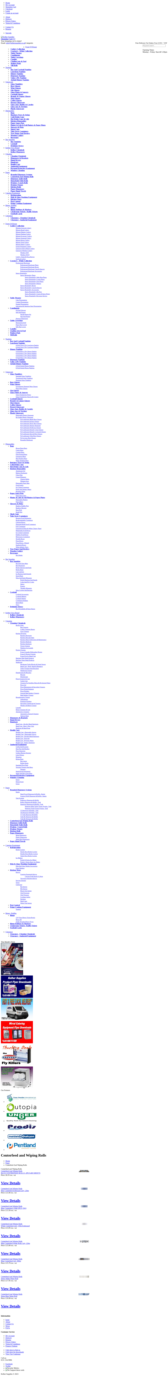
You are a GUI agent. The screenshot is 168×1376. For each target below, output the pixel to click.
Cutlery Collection (18, 49)
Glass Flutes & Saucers (19, 92)
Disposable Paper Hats (22, 483)
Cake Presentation (21, 300)
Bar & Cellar (20, 625)
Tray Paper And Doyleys (20, 133)
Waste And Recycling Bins (24, 773)
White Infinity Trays (22, 547)
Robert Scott (20, 782)
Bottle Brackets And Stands (28, 580)
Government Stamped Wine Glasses (27, 386)
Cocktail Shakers (21, 596)
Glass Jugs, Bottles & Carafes (22, 105)
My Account (10, 5)
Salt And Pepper (21, 312)
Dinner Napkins (17, 74)
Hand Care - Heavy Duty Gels (25, 726)
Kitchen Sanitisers (26, 644)
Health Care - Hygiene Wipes (25, 740)
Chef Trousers (24, 895)
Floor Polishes (24, 691)
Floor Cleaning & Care (23, 679)
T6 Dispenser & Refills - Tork (29, 812)
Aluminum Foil (20, 471)
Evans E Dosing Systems (28, 654)
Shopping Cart (10, 7)
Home (7, 3)
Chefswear (19, 885)
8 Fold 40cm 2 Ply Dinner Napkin (26, 353)
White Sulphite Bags (22, 460)
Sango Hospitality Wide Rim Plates (36, 277)
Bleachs (22, 675)
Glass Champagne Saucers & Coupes (27, 397)
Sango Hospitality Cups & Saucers (31, 288)
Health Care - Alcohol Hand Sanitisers (27, 736)
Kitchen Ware (16, 199)
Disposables (9, 111)
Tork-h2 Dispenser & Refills (29, 819)
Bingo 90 (19, 919)
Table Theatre (16, 53)
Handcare (14, 162)
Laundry (18, 707)
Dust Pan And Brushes (22, 749)
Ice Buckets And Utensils (23, 574)
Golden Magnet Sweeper (23, 753)
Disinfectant (24, 677)
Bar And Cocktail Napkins (21, 70)
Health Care (15, 164)
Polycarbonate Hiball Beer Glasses (31, 419)
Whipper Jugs (24, 481)
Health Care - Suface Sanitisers (25, 742)
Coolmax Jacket (25, 897)
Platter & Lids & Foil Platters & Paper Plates (28, 125)
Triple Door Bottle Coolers (28, 856)
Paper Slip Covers (21, 325)
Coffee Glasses (16, 100)
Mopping (19, 757)
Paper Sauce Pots (17, 123)
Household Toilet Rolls (19, 181)
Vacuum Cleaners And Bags (24, 767)
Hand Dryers (16, 160)
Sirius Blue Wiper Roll (9, 1296)
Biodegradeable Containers (24, 520)
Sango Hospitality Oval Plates (34, 281)
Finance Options (11, 1346)
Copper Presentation (22, 302)
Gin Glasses (15, 90)
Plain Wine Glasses (21, 388)
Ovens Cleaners (25, 646)
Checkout (8, 9)
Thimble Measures (26, 588)
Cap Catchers (20, 572)
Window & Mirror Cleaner (28, 705)
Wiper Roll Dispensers (22, 839)
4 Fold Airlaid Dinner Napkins (25, 366)
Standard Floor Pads (22, 765)
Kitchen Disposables (18, 121)
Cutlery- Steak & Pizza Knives (25, 257)
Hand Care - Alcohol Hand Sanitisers (27, 724)
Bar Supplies (10, 140)
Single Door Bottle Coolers (28, 852)
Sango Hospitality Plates (28, 275)
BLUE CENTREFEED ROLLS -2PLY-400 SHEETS (20, 1173)
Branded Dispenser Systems (21, 175)
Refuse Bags (19, 759)
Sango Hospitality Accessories (29, 290)
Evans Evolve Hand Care (28, 656)
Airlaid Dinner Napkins (20, 80)
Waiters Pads (16, 63)
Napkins (8, 68)
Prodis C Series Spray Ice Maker (30, 862)
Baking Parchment (21, 473)
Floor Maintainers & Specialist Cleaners (32, 687)
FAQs (7, 1328)
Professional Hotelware (23, 263)
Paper (7, 172)
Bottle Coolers (20, 850)
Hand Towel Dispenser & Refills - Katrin (32, 794)
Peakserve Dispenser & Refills (29, 800)
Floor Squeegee (20, 751)
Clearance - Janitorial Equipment (24, 220)
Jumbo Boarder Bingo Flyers (24, 922)
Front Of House (31, 47)
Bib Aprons (23, 889)
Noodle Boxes (20, 539)
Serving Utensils (21, 880)
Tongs (18, 882)
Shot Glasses (15, 98)
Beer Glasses (15, 86)
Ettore (18, 780)
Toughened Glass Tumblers (24, 378)
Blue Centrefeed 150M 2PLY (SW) (13, 1208)
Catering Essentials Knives (28, 874)
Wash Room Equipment (23, 771)
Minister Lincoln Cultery (23, 228)
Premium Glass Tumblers (23, 380)
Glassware (9, 82)
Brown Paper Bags (21, 448)
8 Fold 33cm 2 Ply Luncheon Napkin (27, 347)
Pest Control (15, 201)
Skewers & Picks (17, 127)
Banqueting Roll (21, 323)
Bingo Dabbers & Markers (21, 210)
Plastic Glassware (17, 109)
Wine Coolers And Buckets (24, 590)
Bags (12, 113)
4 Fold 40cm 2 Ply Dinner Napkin (26, 351)
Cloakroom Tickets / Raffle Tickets (24, 212)
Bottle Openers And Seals (23, 567)
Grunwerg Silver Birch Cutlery (25, 248)
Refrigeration (16, 195)
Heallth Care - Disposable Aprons (26, 732)
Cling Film (19, 475)
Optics (22, 584)
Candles (14, 59)
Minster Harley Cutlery (23, 244)
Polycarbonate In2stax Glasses (29, 421)
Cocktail (14, 144)
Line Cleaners (24, 631)
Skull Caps (23, 901)
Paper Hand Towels (18, 191)
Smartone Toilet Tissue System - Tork (36, 808)
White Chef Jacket (26, 903)
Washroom (19, 662)
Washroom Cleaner (26, 670)
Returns (8, 29)
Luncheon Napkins (18, 72)
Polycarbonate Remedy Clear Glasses (31, 430)
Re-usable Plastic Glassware (24, 417)
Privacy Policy (10, 21)
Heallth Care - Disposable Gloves (26, 734)
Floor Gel (23, 685)
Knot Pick (19, 510)
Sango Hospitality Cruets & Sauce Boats (37, 294)
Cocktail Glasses (17, 94)
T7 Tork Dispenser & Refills (29, 815)
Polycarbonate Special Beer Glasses (31, 434)
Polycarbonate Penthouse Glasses (30, 428)
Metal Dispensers (21, 835)
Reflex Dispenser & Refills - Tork (30, 802)
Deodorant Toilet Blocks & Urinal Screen (33, 664)
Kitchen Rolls (16, 187)
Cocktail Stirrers (21, 598)
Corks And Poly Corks (27, 582)
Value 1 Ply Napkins (18, 78)
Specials (8, 33)
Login (7, 11)
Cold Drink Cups (17, 117)
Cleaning (8, 154)
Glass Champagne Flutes (23, 395)
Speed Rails (19, 576)
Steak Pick (19, 512)
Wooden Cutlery (17, 135)
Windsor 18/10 (24, 255)
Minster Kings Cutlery (23, 240)
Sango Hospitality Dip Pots (33, 292)
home (7, 1320)
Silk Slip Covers (21, 327)
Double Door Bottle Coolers (29, 854)
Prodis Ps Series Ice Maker (28, 860)
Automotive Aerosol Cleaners (29, 714)
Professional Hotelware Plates (29, 265)
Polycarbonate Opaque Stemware (30, 425)
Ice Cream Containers (22, 487)
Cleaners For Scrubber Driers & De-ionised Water (35, 683)
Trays (17, 605)
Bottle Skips (19, 570)
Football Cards (16, 214)
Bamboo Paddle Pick (22, 506)
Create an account (11, 13)
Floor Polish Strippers (27, 689)
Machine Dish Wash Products (25, 658)
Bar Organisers (20, 565)
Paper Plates (19, 502)
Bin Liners (23, 761)
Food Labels (19, 485)
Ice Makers (19, 858)
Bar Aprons (23, 887)
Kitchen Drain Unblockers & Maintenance (33, 640)
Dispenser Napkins (18, 76)
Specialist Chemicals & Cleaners (30, 703)
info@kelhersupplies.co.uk (15, 43)
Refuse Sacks (24, 763)
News (7, 1326)
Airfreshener (24, 699)
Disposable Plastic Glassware (25, 415)
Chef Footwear (24, 893)
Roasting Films (20, 491)
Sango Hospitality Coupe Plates (35, 279)
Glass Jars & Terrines (19, 107)
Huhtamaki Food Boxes (23, 530)
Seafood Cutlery (21, 259)
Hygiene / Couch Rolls (19, 183)
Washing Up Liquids (26, 648)
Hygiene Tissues (17, 185)
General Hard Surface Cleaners (29, 693)
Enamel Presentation (22, 304)
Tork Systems (20, 798)
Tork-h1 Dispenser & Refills (29, 817)
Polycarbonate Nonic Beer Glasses (30, 423)
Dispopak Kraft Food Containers (26, 524)
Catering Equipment (12, 193)
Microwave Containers (23, 537)
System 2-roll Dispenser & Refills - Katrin (33, 796)
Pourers (22, 586)
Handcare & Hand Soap (23, 728)
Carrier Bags (19, 450)
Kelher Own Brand (12, 148)
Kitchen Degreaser (26, 635)
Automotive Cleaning (22, 712)
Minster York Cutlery (22, 242)
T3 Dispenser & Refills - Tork (29, 810)
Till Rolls (14, 65)
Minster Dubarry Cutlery (23, 232)
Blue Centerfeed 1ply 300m (11, 1261)
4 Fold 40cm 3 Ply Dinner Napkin (26, 355)
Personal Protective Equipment (23, 168)
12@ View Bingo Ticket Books (25, 917)
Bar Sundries (16, 142)
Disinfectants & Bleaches (23, 672)
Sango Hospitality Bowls (28, 285)
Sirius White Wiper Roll (9, 1279)
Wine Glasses (16, 88)
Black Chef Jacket (26, 891)
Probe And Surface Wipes (23, 489)
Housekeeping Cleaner (23, 697)
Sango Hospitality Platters (33, 283)
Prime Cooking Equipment (21, 203)
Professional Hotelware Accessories (31, 271)
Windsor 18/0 (24, 253)
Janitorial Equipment (19, 166)
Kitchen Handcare (25, 642)
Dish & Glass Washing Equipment (24, 197)
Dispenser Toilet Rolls (19, 179)
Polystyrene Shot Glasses (28, 438)
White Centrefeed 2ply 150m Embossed (15, 1226)
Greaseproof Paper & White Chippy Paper (28, 528)
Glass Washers (20, 868)
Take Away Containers (19, 131)
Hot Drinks (19, 555)
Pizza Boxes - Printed (22, 543)
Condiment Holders (22, 600)
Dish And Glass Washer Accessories (26, 866)
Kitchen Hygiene (21, 633)
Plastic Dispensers (21, 837)
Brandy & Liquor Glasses (21, 96)
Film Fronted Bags (21, 454)
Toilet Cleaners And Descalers (29, 668)
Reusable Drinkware (26, 440)
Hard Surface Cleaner (26, 695)
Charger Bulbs (24, 479)
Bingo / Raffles (10, 205)
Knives (18, 872)
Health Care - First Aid (22, 738)
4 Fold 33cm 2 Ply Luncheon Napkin (27, 345)
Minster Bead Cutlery (22, 230)
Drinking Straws (17, 146)
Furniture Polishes (26, 701)
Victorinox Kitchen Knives (28, 878)
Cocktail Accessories (22, 594)
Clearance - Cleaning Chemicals (23, 218)
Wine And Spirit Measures (24, 578)
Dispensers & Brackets (19, 158)
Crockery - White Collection (21, 51)
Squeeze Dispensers (22, 318)
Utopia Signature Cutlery (23, 246)
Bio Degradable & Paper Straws (25, 609)
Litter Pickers (20, 755)
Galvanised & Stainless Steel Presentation (28, 306)
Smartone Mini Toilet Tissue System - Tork (38, 806)
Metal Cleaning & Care (23, 710)
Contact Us (9, 27)
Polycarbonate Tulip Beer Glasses (30, 436)
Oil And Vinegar (21, 310)
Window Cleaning (18, 170)
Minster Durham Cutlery (23, 234)
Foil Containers (20, 526)
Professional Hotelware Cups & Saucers (32, 269)
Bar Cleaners (24, 627)
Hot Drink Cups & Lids (20, 119)
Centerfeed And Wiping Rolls (22, 177)
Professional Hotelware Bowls (29, 267)
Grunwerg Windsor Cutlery (24, 250)
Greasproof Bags (21, 456)
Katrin (18, 792)
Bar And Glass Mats (22, 563)
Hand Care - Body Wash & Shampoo (31, 666)
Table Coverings (17, 57)
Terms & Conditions (12, 23)
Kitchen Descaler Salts (27, 637)
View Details (10, 1183)
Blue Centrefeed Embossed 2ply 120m (15, 1191)
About (7, 17)
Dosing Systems (21, 650)
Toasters (18, 909)
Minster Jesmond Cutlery (23, 238)
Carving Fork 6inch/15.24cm (34, 876)
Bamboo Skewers (21, 508)
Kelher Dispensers (18, 152)
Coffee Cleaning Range (27, 629)
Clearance (9, 216)
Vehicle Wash (24, 716)
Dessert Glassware (18, 102)
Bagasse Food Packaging (23, 518)
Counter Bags (20, 452)
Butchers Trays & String (20, 115)
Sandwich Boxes (21, 545)
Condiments (15, 55)
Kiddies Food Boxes (22, 535)
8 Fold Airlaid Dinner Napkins (25, 368)
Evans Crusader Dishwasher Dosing (31, 652)
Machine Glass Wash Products (25, 660)
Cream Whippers (21, 477)
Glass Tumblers (17, 84)
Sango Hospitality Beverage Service (36, 296)
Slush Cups (15, 129)
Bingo (13, 207)
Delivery (8, 19)
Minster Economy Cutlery (24, 236)
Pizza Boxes (19, 541)
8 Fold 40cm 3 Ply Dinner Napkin (26, 358)
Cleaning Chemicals (18, 156)
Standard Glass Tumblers (23, 376)
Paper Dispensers (17, 189)
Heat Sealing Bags (21, 458)
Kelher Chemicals (17, 150)
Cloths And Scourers (22, 747)
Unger (18, 784)
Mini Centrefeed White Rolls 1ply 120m (15, 1243)
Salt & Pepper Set (25, 314)
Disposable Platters (22, 500)
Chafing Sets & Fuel (18, 61)
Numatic (23, 769)
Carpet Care (24, 681)
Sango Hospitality (21, 273)
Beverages (15, 137)
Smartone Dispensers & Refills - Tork (31, 804)
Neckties (23, 899)
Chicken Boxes (20, 522)
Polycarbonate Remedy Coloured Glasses (33, 432)
